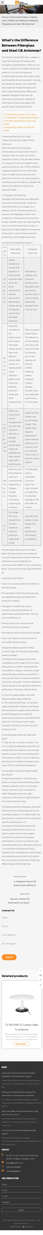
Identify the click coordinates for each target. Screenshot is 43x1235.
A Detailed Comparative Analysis (21, 117)
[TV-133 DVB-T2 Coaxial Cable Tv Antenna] (21, 1000)
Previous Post (20, 876)
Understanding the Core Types (19, 114)
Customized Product (18, 17)
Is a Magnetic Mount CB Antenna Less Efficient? (25, 883)
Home (5, 17)
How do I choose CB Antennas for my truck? (18, 901)
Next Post (24, 894)
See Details (21, 1044)
